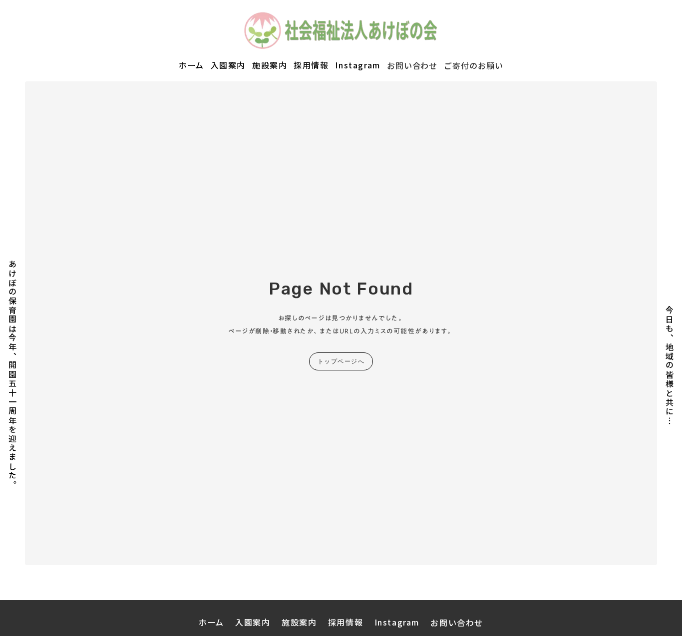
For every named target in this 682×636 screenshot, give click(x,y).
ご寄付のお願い (473, 65)
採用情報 (311, 65)
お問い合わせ (412, 65)
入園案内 (228, 65)
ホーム (191, 65)
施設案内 (269, 65)
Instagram (357, 65)
